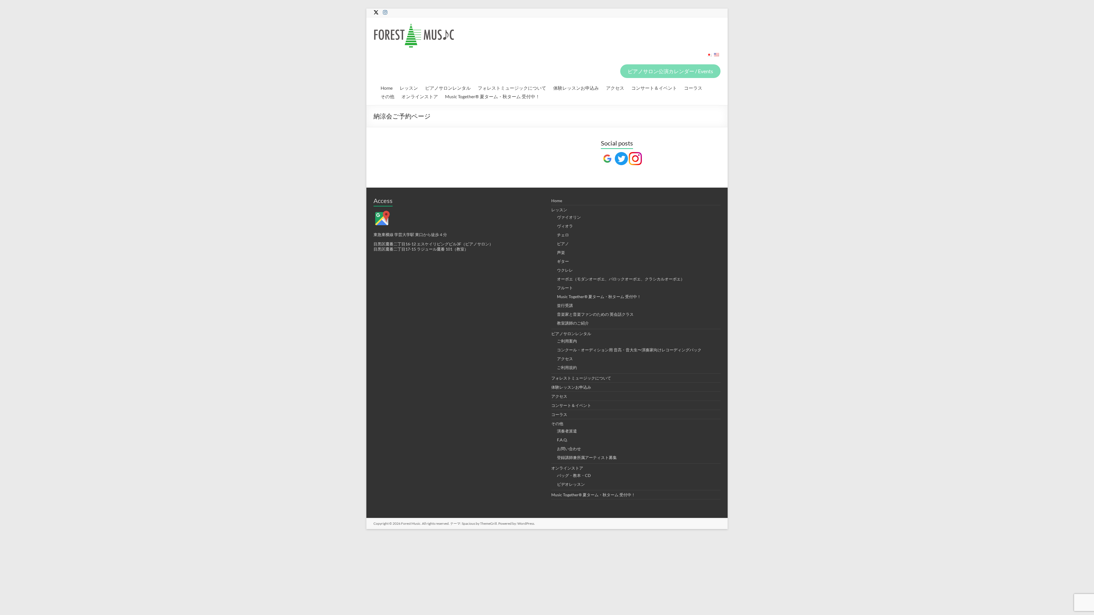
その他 (387, 96)
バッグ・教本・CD (574, 475)
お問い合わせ (569, 448)
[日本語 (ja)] (709, 56)
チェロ (563, 234)
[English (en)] (716, 56)
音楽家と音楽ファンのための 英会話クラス (595, 314)
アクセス (615, 88)
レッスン (409, 88)
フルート (565, 287)
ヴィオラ (565, 226)
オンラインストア (419, 96)
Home (387, 88)
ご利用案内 (567, 341)
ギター (563, 261)
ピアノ (563, 243)
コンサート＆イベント (654, 88)
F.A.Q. (562, 439)
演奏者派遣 (567, 431)
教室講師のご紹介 (573, 323)
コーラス (693, 88)
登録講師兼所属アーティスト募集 (587, 457)
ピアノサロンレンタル (448, 88)
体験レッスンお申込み (576, 88)
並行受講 (565, 305)
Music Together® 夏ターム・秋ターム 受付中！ (492, 96)
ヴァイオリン (569, 217)
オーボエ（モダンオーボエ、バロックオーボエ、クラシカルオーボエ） (621, 278)
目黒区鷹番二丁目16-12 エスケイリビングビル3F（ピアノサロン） (433, 243)
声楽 (561, 252)
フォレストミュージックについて (512, 88)
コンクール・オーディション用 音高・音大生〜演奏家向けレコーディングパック (629, 349)
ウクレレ (565, 270)
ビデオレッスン (571, 484)
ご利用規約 (567, 367)
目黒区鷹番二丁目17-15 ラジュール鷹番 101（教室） (420, 249)
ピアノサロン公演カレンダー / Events (670, 71)
